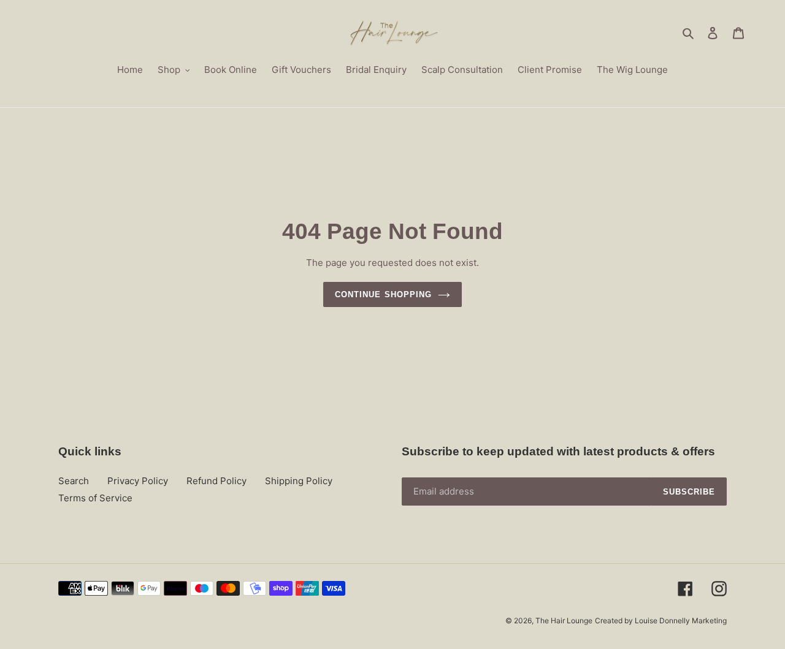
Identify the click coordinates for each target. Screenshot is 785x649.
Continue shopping (383, 294)
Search (73, 481)
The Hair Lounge (563, 620)
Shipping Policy (298, 481)
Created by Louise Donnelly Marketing (661, 620)
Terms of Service (95, 498)
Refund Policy (216, 481)
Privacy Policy (137, 481)
